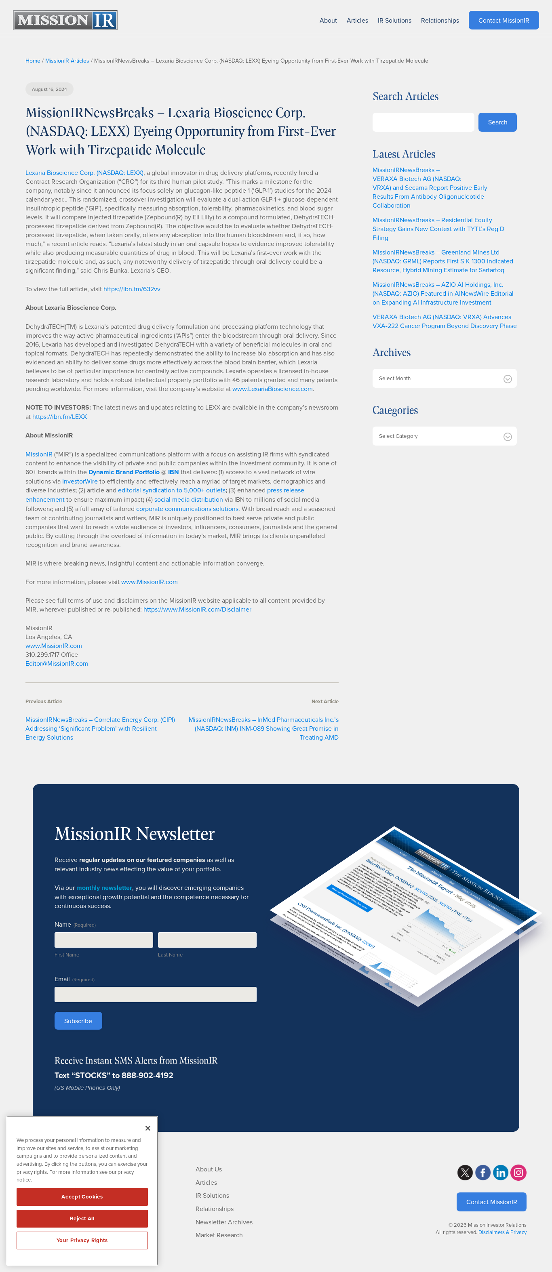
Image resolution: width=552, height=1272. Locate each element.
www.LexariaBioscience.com (272, 388)
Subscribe (78, 1020)
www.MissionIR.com (149, 581)
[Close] (148, 1128)
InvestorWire (80, 481)
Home (32, 61)
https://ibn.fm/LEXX (59, 416)
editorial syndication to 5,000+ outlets (171, 490)
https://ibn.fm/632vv (131, 288)
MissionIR (39, 454)
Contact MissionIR (491, 1201)
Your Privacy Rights (82, 1240)
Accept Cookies (82, 1197)
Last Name (170, 954)
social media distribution (188, 499)
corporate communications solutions (187, 508)
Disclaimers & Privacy (502, 1232)
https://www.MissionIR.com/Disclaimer (197, 609)
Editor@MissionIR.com (56, 663)
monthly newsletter (104, 887)
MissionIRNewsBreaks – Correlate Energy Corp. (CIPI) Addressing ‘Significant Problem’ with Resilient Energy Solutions (100, 728)
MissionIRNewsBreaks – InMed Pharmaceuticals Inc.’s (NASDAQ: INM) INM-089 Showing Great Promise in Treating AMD (264, 728)
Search (498, 122)
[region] (82, 1191)
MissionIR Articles (67, 61)
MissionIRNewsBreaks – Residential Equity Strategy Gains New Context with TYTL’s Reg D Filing (438, 228)
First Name (67, 954)
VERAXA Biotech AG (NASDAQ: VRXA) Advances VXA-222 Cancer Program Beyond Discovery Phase (445, 321)
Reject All (82, 1218)
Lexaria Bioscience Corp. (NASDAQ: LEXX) (84, 172)
